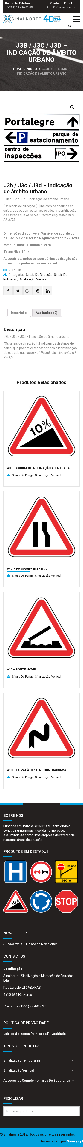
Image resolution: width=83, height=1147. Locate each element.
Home (18, 69)
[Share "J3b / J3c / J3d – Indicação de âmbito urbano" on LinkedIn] (48, 291)
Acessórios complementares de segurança (36, 1080)
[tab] (18, 313)
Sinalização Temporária (21, 1060)
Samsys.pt (75, 1141)
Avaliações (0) (46, 313)
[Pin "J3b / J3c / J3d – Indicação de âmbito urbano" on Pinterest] (38, 291)
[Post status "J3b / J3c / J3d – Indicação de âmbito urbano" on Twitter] (18, 291)
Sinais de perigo (23, 475)
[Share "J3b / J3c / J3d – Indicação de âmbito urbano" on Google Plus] (27, 291)
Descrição (19, 313)
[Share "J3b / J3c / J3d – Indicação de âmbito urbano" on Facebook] (8, 291)
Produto (34, 69)
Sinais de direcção (39, 275)
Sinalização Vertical (33, 279)
